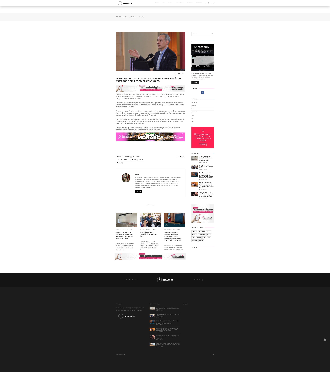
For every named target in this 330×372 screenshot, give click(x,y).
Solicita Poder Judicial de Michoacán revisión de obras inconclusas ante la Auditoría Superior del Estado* (124, 235)
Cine (163, 3)
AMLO (209, 237)
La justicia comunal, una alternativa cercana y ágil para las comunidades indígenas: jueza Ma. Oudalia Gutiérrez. (168, 337)
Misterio (201, 240)
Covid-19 (199, 237)
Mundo (170, 3)
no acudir (140, 159)
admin (134, 17)
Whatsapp (194, 240)
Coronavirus (202, 234)
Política (190, 3)
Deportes (199, 3)
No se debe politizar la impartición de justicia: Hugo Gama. (148, 234)
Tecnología (180, 3)
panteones (119, 162)
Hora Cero (129, 229)
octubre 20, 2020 (121, 17)
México (134, 159)
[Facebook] (213, 3)
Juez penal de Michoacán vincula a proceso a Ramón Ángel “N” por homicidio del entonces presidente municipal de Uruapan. (167, 329)
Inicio (157, 3)
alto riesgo (119, 156)
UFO (192, 121)
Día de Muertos (135, 156)
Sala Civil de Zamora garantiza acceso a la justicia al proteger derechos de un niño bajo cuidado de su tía (168, 344)
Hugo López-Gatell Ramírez (123, 159)
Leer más (195, 82)
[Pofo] (124, 3)
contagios (127, 156)
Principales (194, 112)
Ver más (139, 191)
